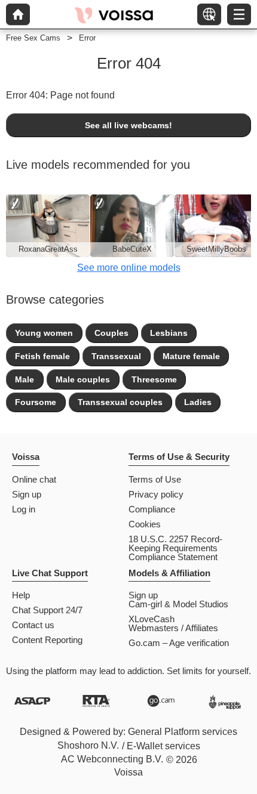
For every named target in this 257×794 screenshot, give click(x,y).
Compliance (151, 509)
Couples (111, 333)
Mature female (191, 356)
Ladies (198, 402)
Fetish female (42, 356)
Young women (44, 333)
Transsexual (116, 356)
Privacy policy (155, 494)
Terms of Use (154, 479)
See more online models (128, 267)
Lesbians (169, 333)
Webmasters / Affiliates (173, 628)
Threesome (154, 379)
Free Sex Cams (33, 37)
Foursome (35, 402)
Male (24, 379)
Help (21, 595)
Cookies (144, 524)
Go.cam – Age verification (178, 643)
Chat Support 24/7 (47, 610)
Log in (23, 509)
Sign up (26, 494)
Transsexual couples (120, 402)
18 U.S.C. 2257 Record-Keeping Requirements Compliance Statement (175, 548)
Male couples (83, 379)
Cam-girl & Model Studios (178, 604)
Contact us (33, 625)
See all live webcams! (128, 125)
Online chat (34, 479)
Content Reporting (47, 640)
